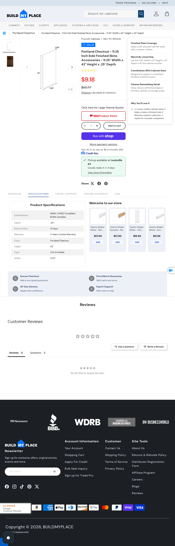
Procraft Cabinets (90, 38)
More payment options (103, 144)
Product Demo (108, 116)
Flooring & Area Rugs (85, 25)
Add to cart (114, 125)
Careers (137, 479)
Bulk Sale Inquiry (76, 468)
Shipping (85, 92)
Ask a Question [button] (126, 346)
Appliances (60, 25)
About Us (138, 448)
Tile (105, 25)
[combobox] (114, 13)
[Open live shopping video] (171, 270)
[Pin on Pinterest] (106, 183)
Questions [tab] (35, 352)
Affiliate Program (143, 472)
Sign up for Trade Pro (79, 475)
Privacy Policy (114, 468)
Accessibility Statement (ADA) (17, 532)
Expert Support (66, 193)
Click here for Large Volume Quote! (102, 107)
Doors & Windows (124, 25)
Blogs (135, 486)
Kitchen (29, 25)
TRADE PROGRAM (125, 3)
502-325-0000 (149, 3)
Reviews (137, 493)
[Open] (8, 537)
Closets (44, 25)
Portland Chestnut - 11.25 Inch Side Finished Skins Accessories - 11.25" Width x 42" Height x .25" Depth (93, 33)
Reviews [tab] (14, 352)
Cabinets (14, 25)
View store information (100, 172)
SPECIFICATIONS (38, 193)
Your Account (74, 448)
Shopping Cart (74, 455)
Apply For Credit (76, 462)
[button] (167, 14)
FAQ (117, 193)
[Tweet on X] (92, 183)
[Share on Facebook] (99, 183)
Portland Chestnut (24, 33)
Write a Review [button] (155, 346)
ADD (98, 242)
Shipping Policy (115, 455)
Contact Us (112, 448)
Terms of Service (116, 462)
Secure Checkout (96, 193)
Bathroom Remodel (151, 25)
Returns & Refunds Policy (149, 455)
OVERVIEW (14, 193)
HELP (165, 3)
